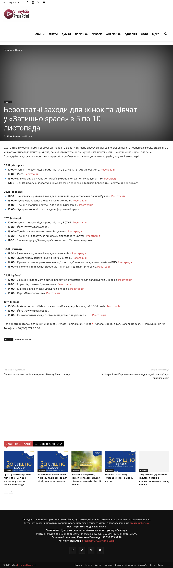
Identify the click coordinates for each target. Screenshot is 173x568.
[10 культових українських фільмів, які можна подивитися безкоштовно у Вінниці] (154, 461)
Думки (66, 34)
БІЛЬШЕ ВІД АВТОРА (48, 443)
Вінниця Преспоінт (26, 564)
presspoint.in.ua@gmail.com (98, 540)
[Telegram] (48, 354)
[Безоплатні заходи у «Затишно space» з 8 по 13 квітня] (120, 461)
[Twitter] (38, 2)
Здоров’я (131, 34)
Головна (8, 50)
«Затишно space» (23, 339)
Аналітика (113, 34)
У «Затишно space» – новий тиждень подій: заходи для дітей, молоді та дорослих (52, 477)
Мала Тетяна (13, 136)
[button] (166, 34)
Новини (39, 34)
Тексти (53, 34)
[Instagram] (32, 2)
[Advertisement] (86, 416)
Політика (81, 34)
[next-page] (11, 491)
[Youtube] (43, 2)
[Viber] (56, 354)
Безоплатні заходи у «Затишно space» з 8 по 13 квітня (119, 477)
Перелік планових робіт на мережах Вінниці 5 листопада (37, 374)
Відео (155, 34)
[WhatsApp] (64, 354)
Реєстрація (108, 169)
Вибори (97, 34)
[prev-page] (6, 491)
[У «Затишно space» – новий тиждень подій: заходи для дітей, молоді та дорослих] (53, 461)
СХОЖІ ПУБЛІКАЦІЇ (18, 443)
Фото (144, 34)
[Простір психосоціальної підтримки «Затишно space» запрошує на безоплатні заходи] (19, 461)
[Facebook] (27, 2)
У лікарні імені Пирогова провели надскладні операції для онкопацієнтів (135, 376)
